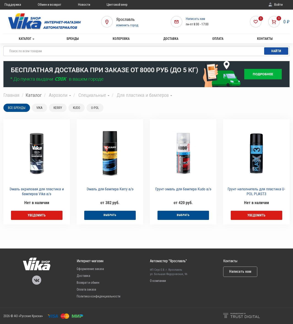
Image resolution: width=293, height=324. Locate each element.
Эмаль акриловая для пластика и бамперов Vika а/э (36, 191)
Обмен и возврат (49, 5)
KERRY (58, 108)
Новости (84, 5)
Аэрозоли (59, 95)
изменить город (127, 25)
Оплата (217, 38)
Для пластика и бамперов (143, 95)
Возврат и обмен (88, 282)
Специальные (92, 95)
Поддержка (13, 5)
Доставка (170, 38)
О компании (158, 281)
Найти (276, 51)
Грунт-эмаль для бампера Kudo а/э (183, 189)
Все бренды (16, 108)
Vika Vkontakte (36, 280)
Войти (278, 5)
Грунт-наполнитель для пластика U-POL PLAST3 (256, 191)
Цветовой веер (117, 5)
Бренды (73, 38)
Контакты (265, 38)
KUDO (76, 108)
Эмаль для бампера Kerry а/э (110, 189)
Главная (11, 95)
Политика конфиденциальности (98, 296)
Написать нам (195, 19)
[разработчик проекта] (241, 316)
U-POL (95, 108)
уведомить (37, 215)
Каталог (25, 38)
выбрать (109, 215)
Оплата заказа (86, 289)
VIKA (39, 108)
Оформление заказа (90, 269)
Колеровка (121, 38)
